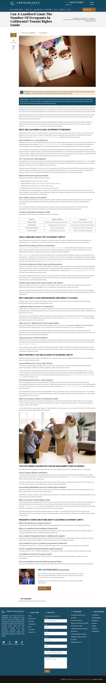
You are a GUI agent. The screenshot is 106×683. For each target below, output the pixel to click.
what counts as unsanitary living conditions (81, 270)
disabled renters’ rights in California (51, 261)
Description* (47, 656)
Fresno (94, 626)
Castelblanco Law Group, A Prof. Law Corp (78, 679)
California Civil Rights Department (52, 144)
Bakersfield (95, 620)
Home (29, 616)
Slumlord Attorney (77, 626)
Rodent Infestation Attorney (79, 623)
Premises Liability (76, 642)
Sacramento (95, 631)
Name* (46, 618)
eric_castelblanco (30, 32)
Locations (31, 629)
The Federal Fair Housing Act (27, 248)
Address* (46, 637)
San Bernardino (96, 618)
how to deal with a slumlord (75, 477)
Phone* (46, 631)
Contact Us (31, 632)
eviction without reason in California (72, 386)
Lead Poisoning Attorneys (79, 634)
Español (92, 2)
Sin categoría (90, 18)
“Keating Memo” (26, 255)
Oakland (94, 623)
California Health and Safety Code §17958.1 (46, 137)
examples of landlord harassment (73, 318)
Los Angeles (95, 615)
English (92, 4)
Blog (29, 627)
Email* (45, 624)
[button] (28, 9)
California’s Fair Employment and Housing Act (51, 248)
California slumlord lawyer (32, 126)
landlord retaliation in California (28, 344)
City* (45, 643)
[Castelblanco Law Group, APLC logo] (25, 3)
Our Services (32, 624)
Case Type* (47, 650)
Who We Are (31, 618)
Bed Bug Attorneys (76, 620)
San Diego (94, 628)
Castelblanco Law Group (79, 18)
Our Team (31, 621)
